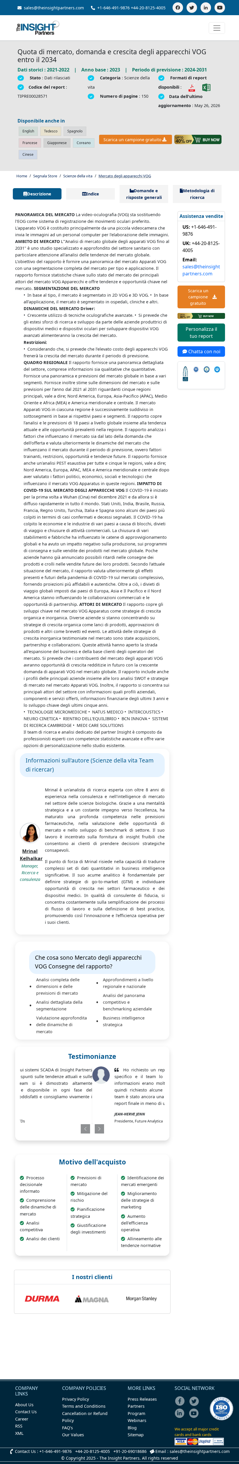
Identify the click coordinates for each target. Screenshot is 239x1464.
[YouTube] (220, 7)
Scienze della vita (77, 176)
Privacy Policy (75, 1399)
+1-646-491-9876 (113, 8)
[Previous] (79, 1129)
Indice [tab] (92, 194)
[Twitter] (192, 7)
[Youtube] (195, 1417)
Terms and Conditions (84, 1406)
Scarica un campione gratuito (132, 139)
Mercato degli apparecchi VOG (125, 176)
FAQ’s (67, 1427)
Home (21, 176)
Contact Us (26, 1411)
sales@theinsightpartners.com (53, 8)
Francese (29, 142)
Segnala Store (45, 176)
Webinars (137, 1420)
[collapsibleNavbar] (217, 28)
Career (21, 1419)
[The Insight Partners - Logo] (38, 28)
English (28, 131)
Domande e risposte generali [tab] (144, 194)
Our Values (73, 1434)
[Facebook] (178, 7)
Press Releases (142, 1399)
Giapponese (57, 142)
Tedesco (50, 131)
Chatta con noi (203, 351)
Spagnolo (74, 131)
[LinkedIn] (206, 7)
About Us (24, 1404)
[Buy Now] (198, 139)
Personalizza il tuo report (201, 332)
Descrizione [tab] (39, 194)
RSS (18, 1426)
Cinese (28, 154)
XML (19, 1433)
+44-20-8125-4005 (148, 8)
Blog (132, 1427)
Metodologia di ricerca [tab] (199, 194)
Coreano (84, 142)
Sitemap (136, 1434)
